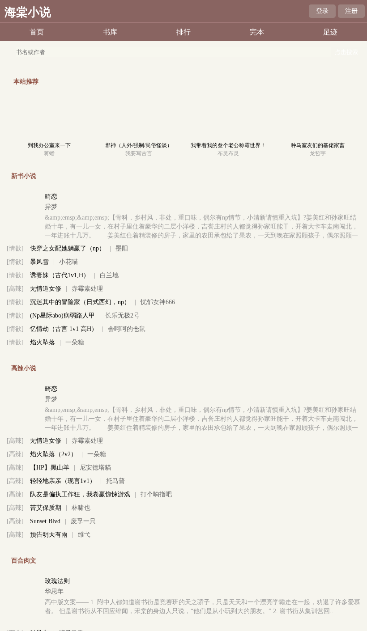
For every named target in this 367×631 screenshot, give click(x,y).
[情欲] (15, 248)
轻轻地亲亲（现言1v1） (63, 481)
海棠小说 (27, 12)
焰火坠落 (42, 342)
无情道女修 (45, 288)
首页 (37, 32)
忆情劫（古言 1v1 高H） (64, 329)
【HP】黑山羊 (49, 467)
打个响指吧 (156, 494)
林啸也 (81, 507)
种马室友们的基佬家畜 (318, 145)
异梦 (51, 206)
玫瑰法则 (57, 581)
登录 (322, 11)
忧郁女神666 (158, 302)
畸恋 (51, 196)
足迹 (330, 32)
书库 (110, 32)
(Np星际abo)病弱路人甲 (62, 315)
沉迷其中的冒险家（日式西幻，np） (80, 302)
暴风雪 (39, 261)
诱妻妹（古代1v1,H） (60, 275)
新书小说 (23, 176)
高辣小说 (23, 368)
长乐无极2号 (122, 315)
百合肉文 (23, 560)
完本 (257, 32)
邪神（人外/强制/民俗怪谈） (138, 145)
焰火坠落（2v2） (53, 454)
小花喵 (68, 261)
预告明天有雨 (49, 534)
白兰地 (109, 275)
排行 (183, 32)
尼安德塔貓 (95, 467)
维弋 (84, 534)
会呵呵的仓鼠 (126, 329)
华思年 (54, 591)
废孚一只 (83, 521)
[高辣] (15, 288)
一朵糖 (74, 342)
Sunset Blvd (45, 521)
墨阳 (121, 248)
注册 (351, 11)
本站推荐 (25, 81)
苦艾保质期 (45, 507)
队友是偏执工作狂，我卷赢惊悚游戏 (80, 494)
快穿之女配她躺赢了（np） (67, 248)
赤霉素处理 (87, 288)
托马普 (115, 481)
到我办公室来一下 (49, 145)
